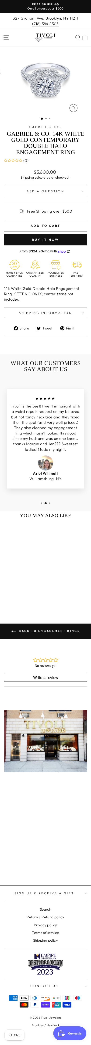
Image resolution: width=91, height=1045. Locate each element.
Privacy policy (45, 925)
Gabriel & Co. (45, 127)
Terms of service (45, 932)
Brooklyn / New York (46, 1025)
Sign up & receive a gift (44, 893)
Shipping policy (45, 940)
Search (45, 909)
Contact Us (44, 986)
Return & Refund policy (45, 917)
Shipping (27, 177)
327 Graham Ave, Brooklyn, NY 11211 (45, 18)
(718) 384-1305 (45, 23)
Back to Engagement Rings (49, 631)
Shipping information (45, 313)
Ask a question (45, 191)
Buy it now (45, 239)
